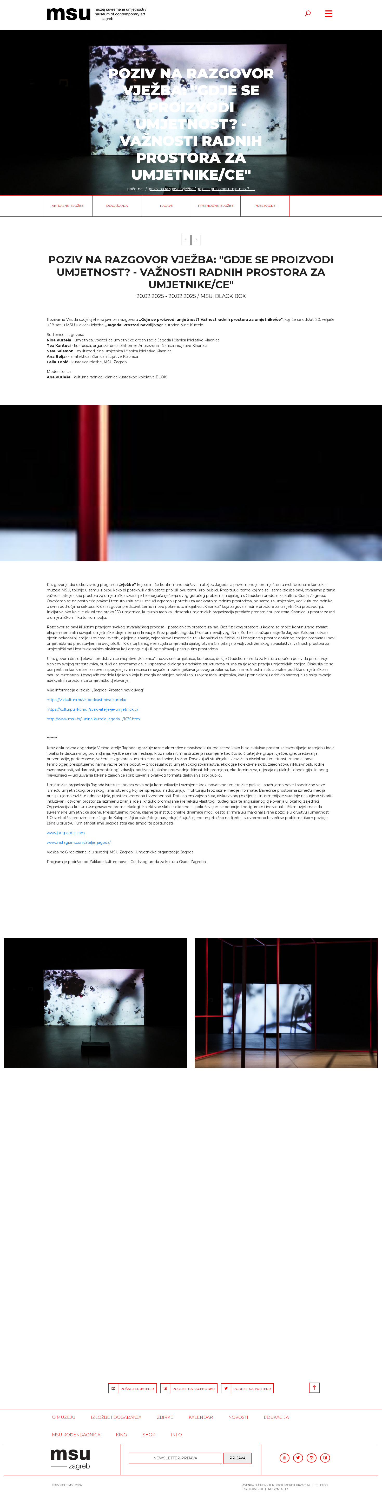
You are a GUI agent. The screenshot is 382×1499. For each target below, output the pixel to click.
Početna (134, 188)
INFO (176, 1434)
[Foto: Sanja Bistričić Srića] (95, 1003)
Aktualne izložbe (68, 206)
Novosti (238, 1417)
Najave (166, 206)
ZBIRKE (165, 1417)
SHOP (149, 1434)
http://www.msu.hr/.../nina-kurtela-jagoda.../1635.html (94, 719)
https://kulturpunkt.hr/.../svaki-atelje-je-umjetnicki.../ (92, 709)
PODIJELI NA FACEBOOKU (192, 1389)
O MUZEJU (63, 1417)
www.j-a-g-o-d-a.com (66, 832)
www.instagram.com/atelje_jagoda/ (79, 842)
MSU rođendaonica (76, 1434)
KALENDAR (201, 1417)
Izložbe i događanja (116, 1417)
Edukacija (276, 1417)
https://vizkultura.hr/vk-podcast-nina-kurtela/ (86, 699)
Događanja (117, 206)
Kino (121, 1434)
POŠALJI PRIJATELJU (136, 1389)
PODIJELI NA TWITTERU (251, 1389)
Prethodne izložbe (216, 206)
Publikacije (265, 206)
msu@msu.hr (278, 1489)
